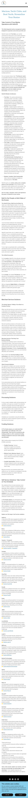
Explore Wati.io (6, 739)
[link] (4, 3)
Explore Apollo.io (7, 525)
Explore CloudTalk (7, 584)
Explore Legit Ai (7, 642)
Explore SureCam (7, 716)
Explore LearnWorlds (8, 630)
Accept (20, 794)
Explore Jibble (6, 618)
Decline (7, 794)
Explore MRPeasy (7, 655)
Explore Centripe (7, 559)
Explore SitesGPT (7, 703)
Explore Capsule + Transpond (10, 548)
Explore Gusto (6, 606)
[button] (26, 3)
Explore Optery (6, 679)
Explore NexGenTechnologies (10, 666)
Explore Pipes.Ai (7, 690)
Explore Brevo (6, 537)
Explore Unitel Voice (8, 729)
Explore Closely (7, 571)
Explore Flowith (7, 595)
